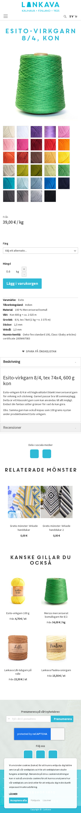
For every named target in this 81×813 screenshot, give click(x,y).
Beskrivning (11, 361)
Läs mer (47, 800)
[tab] (40, 362)
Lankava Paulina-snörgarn (56, 670)
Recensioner (12, 427)
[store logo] (40, 7)
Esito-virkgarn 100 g (17, 613)
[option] (9, 132)
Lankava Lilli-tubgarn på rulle (17, 671)
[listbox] (40, 164)
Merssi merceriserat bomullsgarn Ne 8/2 (56, 614)
